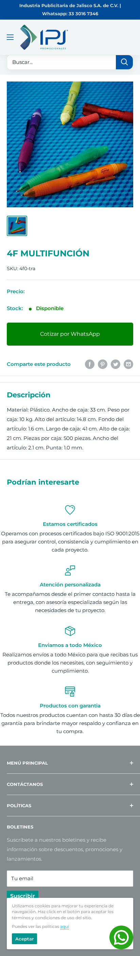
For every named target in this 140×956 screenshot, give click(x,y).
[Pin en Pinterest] (102, 364)
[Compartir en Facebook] (89, 364)
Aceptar (24, 938)
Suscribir (22, 896)
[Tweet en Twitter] (115, 364)
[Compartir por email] (128, 364)
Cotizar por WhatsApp (70, 334)
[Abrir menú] (10, 37)
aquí (64, 926)
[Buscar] (124, 62)
